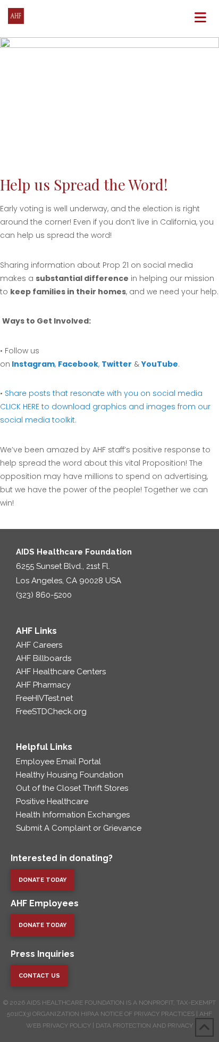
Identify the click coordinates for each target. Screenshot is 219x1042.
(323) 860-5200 (44, 595)
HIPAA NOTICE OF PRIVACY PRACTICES (138, 1014)
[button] (200, 17)
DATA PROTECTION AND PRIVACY (144, 1025)
